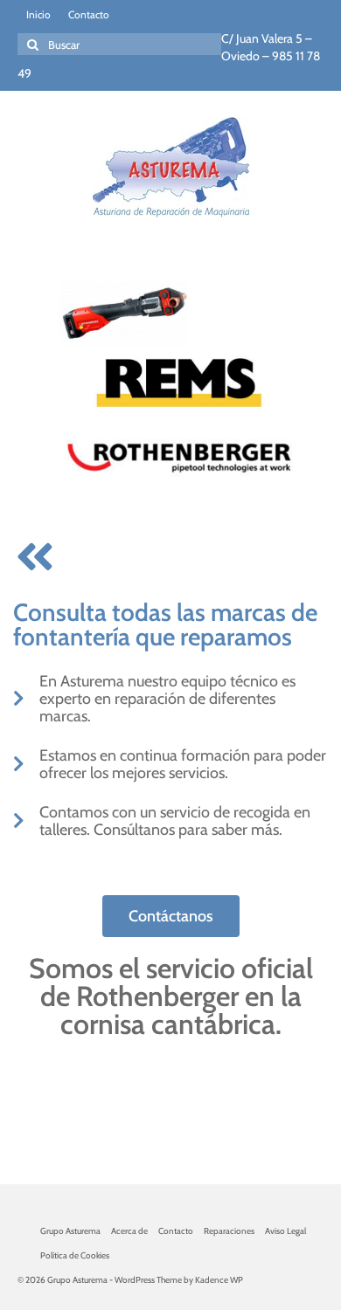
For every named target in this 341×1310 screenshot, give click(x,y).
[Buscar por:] (119, 44)
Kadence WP (219, 1280)
